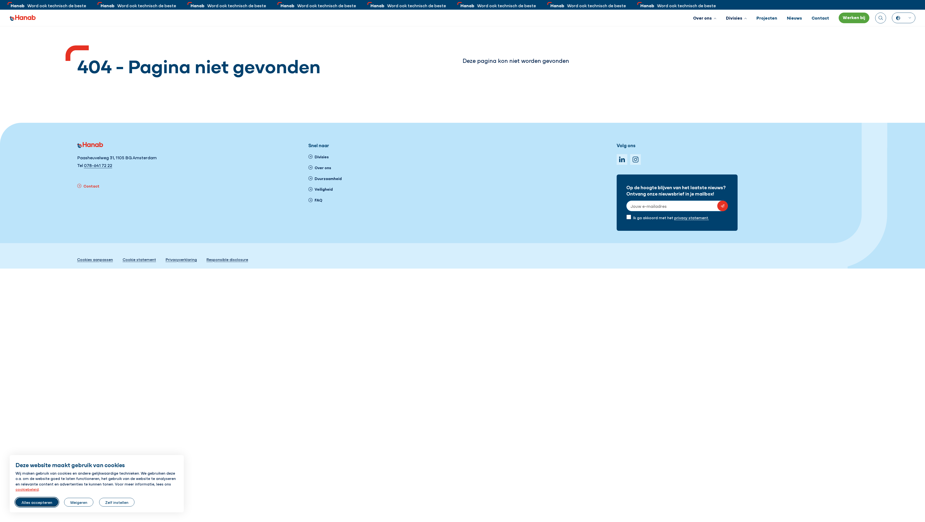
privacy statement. (691, 217)
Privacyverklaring (181, 259)
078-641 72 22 (98, 165)
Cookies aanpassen (95, 259)
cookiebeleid (27, 489)
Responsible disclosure (227, 259)
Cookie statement (139, 259)
